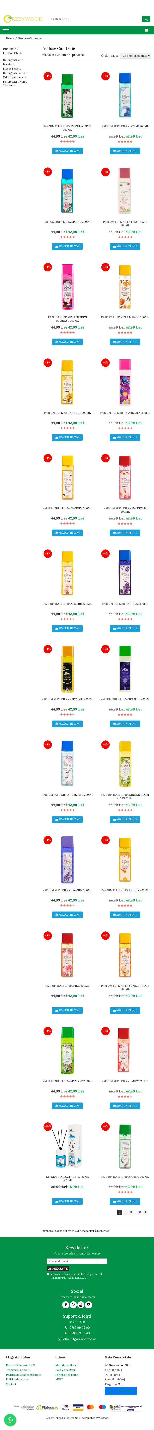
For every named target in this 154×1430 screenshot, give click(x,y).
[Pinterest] (73, 1304)
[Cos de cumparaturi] (146, 30)
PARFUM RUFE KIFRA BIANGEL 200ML (67, 508)
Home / (12, 38)
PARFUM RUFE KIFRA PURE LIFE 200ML (67, 795)
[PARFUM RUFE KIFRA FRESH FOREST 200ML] (67, 96)
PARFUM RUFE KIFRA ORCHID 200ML (67, 604)
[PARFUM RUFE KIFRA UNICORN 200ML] (125, 382)
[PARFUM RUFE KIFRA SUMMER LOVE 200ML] (125, 955)
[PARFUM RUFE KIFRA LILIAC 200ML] (125, 573)
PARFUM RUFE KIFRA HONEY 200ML (125, 890)
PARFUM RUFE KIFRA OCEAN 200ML (125, 126)
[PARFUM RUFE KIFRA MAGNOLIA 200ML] (125, 478)
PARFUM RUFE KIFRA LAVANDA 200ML (67, 890)
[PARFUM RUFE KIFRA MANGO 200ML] (125, 287)
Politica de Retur (65, 1370)
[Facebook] (65, 1304)
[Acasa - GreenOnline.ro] (23, 19)
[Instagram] (88, 1304)
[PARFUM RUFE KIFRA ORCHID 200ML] (67, 573)
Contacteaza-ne (123, 1391)
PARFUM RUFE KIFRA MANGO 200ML (125, 317)
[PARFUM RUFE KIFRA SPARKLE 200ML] (125, 669)
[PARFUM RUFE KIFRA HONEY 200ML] (125, 860)
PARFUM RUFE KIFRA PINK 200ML (67, 986)
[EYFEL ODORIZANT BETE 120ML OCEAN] (67, 1146)
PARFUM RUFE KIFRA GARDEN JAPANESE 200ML (67, 319)
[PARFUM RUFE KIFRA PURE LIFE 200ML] (67, 764)
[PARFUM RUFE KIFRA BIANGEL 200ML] (67, 478)
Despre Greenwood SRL (21, 1365)
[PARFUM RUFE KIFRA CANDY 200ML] (125, 1051)
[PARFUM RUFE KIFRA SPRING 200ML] (67, 191)
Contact (11, 1384)
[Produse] (6, 31)
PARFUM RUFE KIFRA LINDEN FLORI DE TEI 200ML (125, 796)
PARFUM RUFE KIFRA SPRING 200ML (67, 222)
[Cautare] (146, 19)
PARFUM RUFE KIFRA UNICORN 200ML (125, 413)
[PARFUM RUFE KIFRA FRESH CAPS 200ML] (125, 191)
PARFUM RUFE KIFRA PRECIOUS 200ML (67, 699)
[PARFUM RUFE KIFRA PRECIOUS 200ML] (67, 669)
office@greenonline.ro (79, 1339)
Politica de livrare (17, 1379)
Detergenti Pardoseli (16, 73)
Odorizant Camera (14, 77)
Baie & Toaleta (12, 68)
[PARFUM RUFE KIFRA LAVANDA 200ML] (67, 860)
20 (139, 1212)
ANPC (59, 1379)
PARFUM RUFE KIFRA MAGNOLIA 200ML (125, 510)
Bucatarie (9, 64)
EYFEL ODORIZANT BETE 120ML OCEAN (67, 1178)
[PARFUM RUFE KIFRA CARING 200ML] (125, 1146)
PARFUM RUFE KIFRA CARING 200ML (125, 1176)
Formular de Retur (66, 1375)
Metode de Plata (65, 1365)
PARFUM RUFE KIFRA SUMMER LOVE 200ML (125, 987)
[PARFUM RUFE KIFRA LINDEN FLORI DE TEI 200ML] (125, 764)
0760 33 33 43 (79, 1333)
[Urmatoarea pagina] (145, 1212)
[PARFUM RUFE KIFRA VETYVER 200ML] (67, 1051)
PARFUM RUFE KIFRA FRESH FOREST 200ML (67, 128)
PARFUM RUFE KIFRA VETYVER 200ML (67, 1081)
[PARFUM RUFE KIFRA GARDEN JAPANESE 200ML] (67, 287)
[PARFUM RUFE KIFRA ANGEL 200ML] (67, 382)
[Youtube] (80, 1304)
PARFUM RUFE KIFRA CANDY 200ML (125, 1081)
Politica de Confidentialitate (23, 1375)
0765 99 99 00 (79, 1327)
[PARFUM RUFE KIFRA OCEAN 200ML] (125, 96)
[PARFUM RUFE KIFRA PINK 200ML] (67, 955)
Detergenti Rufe (13, 60)
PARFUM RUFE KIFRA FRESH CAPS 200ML (125, 223)
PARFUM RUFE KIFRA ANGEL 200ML (67, 413)
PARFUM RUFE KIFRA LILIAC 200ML (125, 604)
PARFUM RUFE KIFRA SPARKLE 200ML (125, 699)
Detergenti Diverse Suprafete (15, 83)
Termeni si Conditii (18, 1370)
